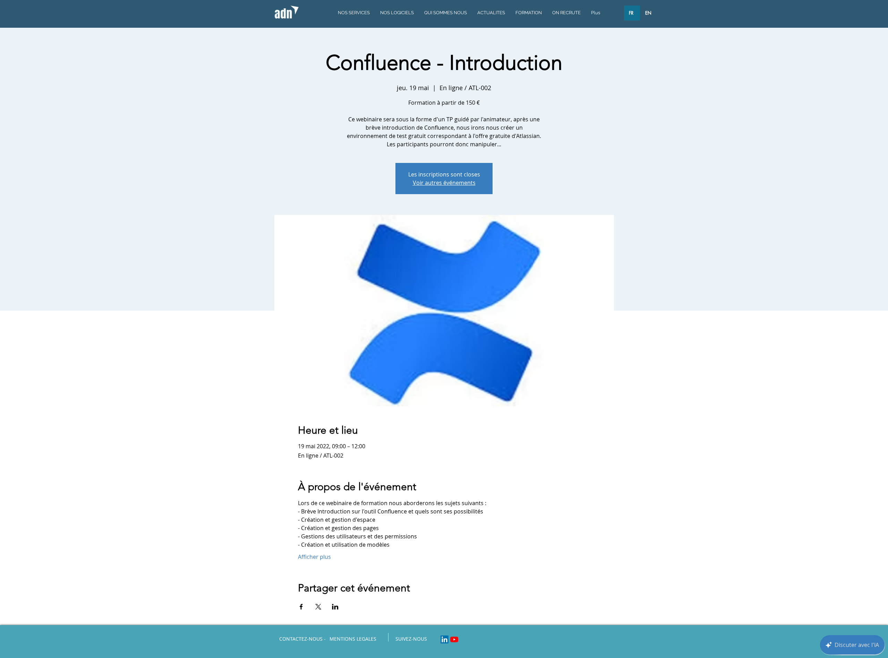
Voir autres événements (444, 183)
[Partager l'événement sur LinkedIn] (335, 606)
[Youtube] (454, 639)
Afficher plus (314, 557)
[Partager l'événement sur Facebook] (301, 606)
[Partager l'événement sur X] (318, 606)
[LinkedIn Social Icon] (445, 639)
